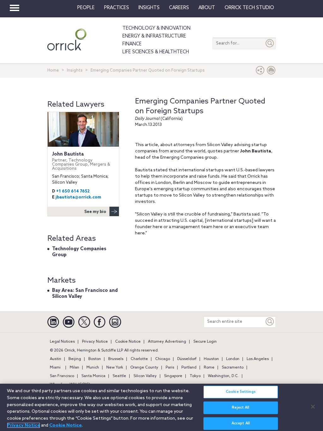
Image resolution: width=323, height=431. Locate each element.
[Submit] (270, 43)
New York (114, 367)
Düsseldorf (187, 359)
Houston (211, 359)
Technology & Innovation (156, 28)
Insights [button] (149, 8)
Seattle (119, 376)
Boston (94, 359)
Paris (170, 367)
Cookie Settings (240, 392)
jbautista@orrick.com (78, 197)
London (232, 359)
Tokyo (195, 376)
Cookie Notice (128, 341)
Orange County (144, 367)
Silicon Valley (145, 376)
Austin (55, 359)
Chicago (162, 359)
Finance (132, 44)
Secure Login (205, 341)
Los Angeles (258, 359)
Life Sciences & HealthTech (155, 52)
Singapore (173, 376)
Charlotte (139, 359)
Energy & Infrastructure (154, 36)
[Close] (313, 407)
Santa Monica (93, 376)
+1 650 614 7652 (73, 191)
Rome (209, 367)
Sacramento (233, 367)
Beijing (74, 359)
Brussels (115, 359)
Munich (92, 367)
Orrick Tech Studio (249, 8)
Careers (179, 8)
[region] (161, 407)
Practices (116, 8)
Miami (55, 367)
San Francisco (62, 376)
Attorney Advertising (167, 341)
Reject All (240, 407)
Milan (74, 367)
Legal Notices (62, 341)
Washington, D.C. (223, 376)
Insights (75, 70)
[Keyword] (270, 322)
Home (53, 70)
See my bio (95, 212)
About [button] (206, 8)
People (86, 8)
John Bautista (81, 161)
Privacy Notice (95, 341)
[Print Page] (271, 72)
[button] (260, 72)
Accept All (241, 423)
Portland (189, 367)
